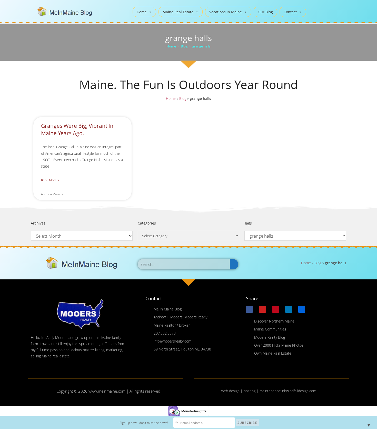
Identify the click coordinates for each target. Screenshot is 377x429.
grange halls (201, 46)
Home (142, 11)
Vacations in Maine (225, 11)
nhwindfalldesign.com (299, 390)
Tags (248, 223)
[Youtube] (262, 309)
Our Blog (265, 11)
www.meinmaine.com (106, 391)
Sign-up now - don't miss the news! (144, 423)
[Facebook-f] (249, 309)
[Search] (234, 264)
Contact (290, 11)
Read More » (50, 180)
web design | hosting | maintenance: (251, 390)
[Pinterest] (275, 309)
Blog (182, 98)
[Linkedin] (288, 309)
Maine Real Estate (178, 11)
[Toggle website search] (314, 11)
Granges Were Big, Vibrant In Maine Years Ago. (77, 129)
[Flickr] (301, 309)
